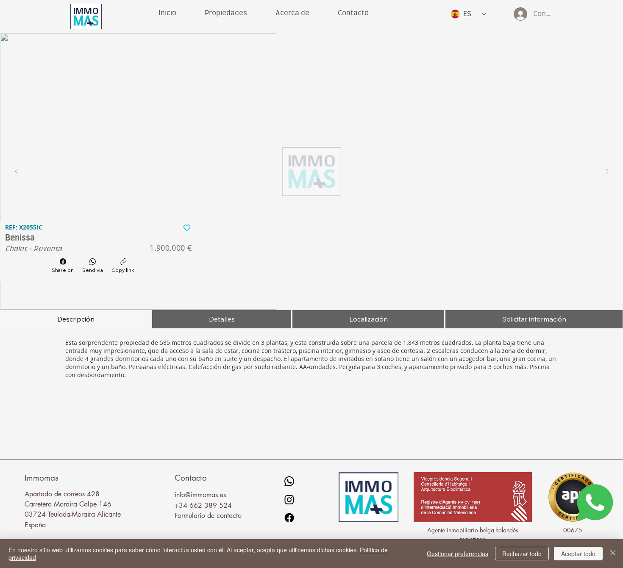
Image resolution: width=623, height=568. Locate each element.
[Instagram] (289, 499)
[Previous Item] (16, 171)
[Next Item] (607, 171)
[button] (292, 13)
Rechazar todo (522, 553)
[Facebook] (289, 518)
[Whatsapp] (289, 481)
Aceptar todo (578, 553)
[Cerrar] (613, 553)
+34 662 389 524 (203, 505)
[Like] (186, 227)
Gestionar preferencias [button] (457, 553)
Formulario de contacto (208, 515)
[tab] (75, 319)
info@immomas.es (200, 494)
